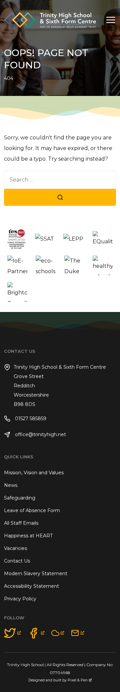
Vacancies (15, 548)
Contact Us (17, 561)
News (10, 485)
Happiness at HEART (28, 536)
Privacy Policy (20, 599)
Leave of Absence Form (32, 510)
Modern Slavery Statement (35, 574)
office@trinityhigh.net (40, 434)
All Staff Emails (21, 523)
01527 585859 (30, 419)
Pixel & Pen (78, 680)
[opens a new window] (12, 633)
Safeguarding (19, 498)
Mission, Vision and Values (34, 473)
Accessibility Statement (31, 586)
